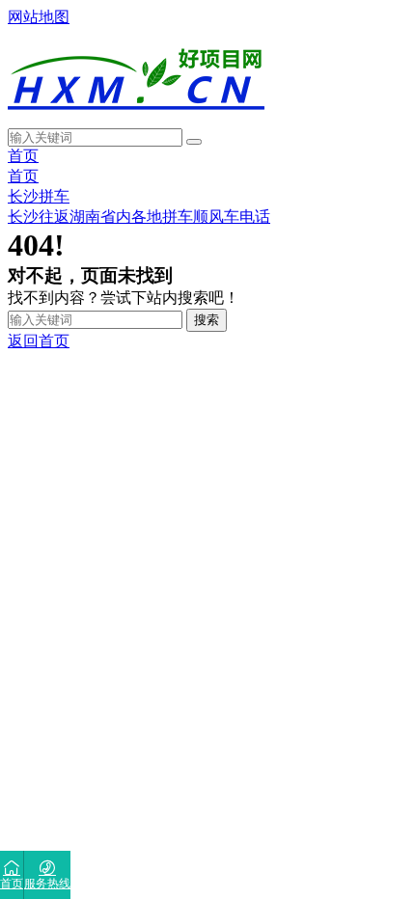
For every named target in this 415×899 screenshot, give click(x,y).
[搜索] (194, 142)
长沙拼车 (38, 196)
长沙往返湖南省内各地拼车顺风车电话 (139, 216)
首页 (23, 156)
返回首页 (38, 341)
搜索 (206, 320)
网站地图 (38, 17)
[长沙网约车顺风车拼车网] (136, 119)
